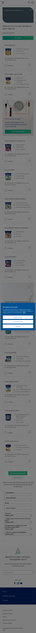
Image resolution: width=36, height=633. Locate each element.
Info (24, 312)
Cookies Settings (18, 317)
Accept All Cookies (18, 321)
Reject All (18, 326)
